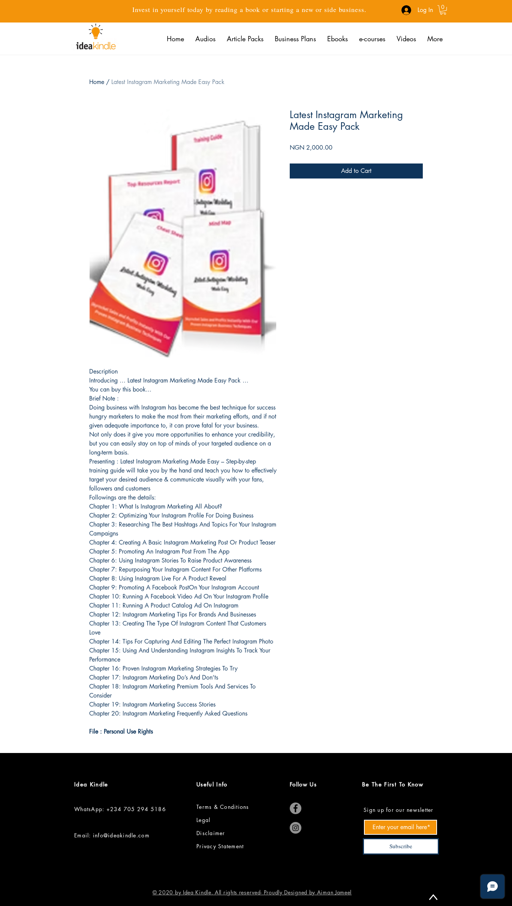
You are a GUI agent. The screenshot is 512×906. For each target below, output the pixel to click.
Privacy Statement (221, 846)
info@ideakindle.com (121, 835)
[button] (443, 10)
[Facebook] (295, 808)
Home (96, 82)
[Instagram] (295, 828)
